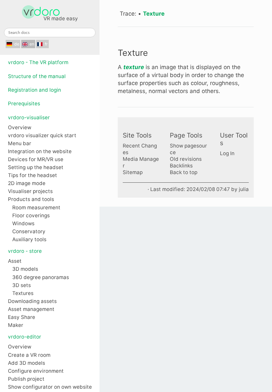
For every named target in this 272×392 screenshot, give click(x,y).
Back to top (183, 172)
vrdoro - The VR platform (38, 62)
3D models (25, 269)
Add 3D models (26, 363)
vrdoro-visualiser (29, 117)
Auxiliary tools (29, 240)
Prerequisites (24, 103)
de (16, 44)
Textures (23, 293)
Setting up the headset (35, 167)
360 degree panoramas (40, 277)
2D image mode (26, 183)
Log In (227, 153)
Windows (23, 224)
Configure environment (36, 371)
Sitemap (133, 172)
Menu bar (19, 144)
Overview (19, 128)
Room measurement (36, 208)
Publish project (26, 379)
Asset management (31, 309)
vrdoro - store (25, 251)
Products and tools (31, 199)
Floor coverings (31, 216)
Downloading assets (32, 301)
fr (46, 44)
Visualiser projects (30, 191)
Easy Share (21, 317)
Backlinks (181, 165)
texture (133, 67)
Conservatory (28, 232)
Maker (15, 325)
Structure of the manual (37, 76)
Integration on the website (40, 151)
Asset (15, 261)
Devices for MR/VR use (35, 159)
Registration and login (34, 90)
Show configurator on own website (50, 387)
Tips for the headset (32, 175)
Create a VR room (29, 355)
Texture (154, 13)
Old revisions (186, 159)
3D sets (21, 285)
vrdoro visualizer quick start (42, 136)
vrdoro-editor (24, 337)
